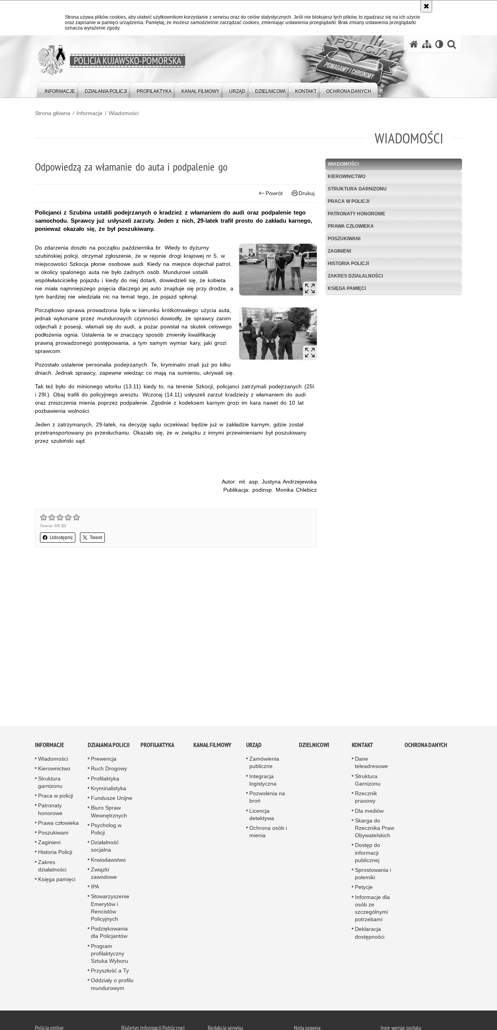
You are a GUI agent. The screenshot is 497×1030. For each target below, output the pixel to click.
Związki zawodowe (104, 874)
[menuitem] (60, 89)
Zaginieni (339, 251)
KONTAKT (362, 746)
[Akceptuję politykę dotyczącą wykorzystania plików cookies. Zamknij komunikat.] (426, 6)
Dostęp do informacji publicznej (367, 853)
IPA (95, 888)
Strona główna (52, 113)
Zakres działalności (355, 276)
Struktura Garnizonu (368, 781)
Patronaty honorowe (356, 213)
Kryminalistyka (108, 790)
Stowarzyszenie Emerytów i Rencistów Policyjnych (110, 909)
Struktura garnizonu (357, 189)
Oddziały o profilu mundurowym (112, 985)
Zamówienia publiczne (264, 764)
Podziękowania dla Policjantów (109, 934)
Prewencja (103, 760)
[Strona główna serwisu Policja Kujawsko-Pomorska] (414, 44)
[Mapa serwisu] (426, 44)
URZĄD (254, 746)
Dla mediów (369, 812)
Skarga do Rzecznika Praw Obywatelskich (374, 829)
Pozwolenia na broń (267, 798)
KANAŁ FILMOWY (212, 746)
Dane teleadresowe (371, 764)
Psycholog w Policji (106, 830)
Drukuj (307, 193)
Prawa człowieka (351, 226)
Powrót (274, 193)
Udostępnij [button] (61, 537)
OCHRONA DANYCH (426, 746)
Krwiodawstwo (108, 861)
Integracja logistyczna (262, 781)
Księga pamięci (347, 288)
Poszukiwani (344, 238)
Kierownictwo (346, 176)
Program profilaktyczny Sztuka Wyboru (109, 954)
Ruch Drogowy (109, 770)
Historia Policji (348, 263)
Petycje (364, 888)
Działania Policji (109, 746)
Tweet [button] (96, 537)
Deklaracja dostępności (369, 934)
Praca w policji (348, 201)
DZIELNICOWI (314, 746)
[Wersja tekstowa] (439, 44)
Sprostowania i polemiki (373, 875)
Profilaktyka (105, 780)
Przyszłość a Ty (110, 972)
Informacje (89, 113)
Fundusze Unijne (111, 799)
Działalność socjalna (105, 847)
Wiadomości (124, 113)
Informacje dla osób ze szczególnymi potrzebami (372, 909)
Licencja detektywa (261, 815)
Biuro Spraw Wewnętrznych (109, 813)
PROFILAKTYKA (157, 746)
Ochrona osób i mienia (268, 833)
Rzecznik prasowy (366, 798)
